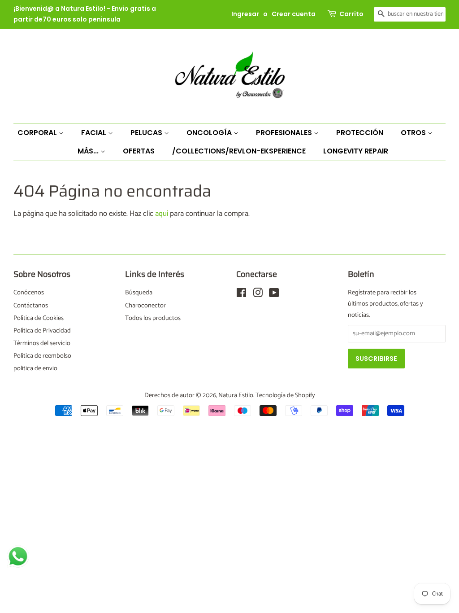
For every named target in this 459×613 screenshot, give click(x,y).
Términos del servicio (41, 343)
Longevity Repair (355, 151)
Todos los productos (153, 318)
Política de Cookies (38, 318)
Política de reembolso (42, 355)
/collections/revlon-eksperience (239, 151)
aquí (161, 213)
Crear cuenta (294, 13)
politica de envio (35, 368)
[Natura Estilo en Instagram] (258, 294)
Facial (94, 132)
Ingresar (245, 13)
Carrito (351, 13)
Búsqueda (138, 292)
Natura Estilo (235, 395)
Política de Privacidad (42, 330)
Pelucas (147, 132)
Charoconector (145, 305)
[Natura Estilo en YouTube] (274, 294)
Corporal (38, 132)
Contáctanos (30, 305)
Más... (89, 151)
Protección (359, 132)
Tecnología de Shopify (285, 395)
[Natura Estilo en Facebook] (241, 294)
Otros (414, 132)
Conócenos (28, 292)
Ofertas (139, 151)
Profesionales (285, 132)
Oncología (210, 132)
